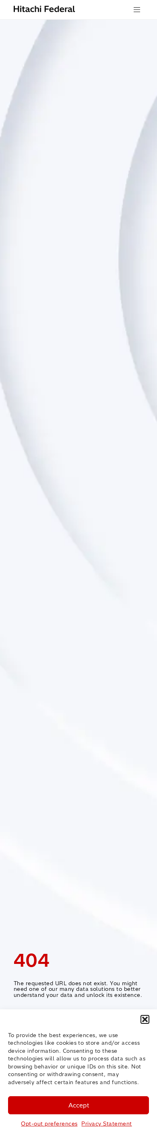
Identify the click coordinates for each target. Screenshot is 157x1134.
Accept (78, 1105)
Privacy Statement (106, 1123)
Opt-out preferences (49, 1123)
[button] (145, 1019)
